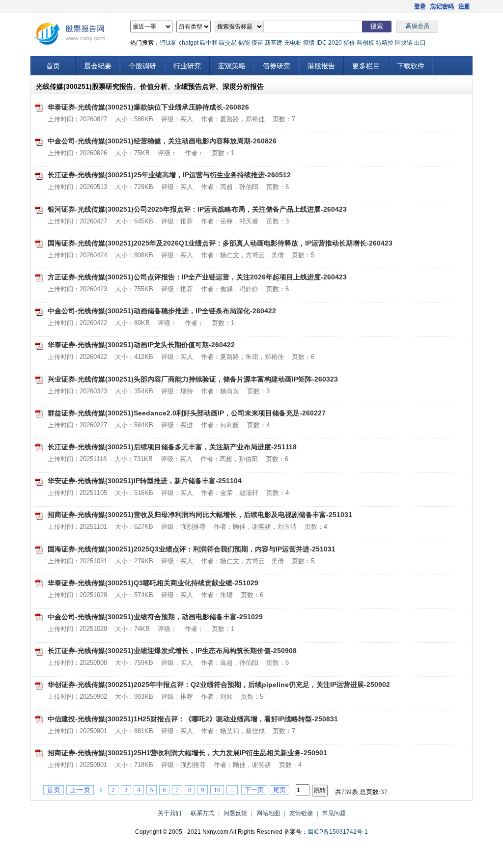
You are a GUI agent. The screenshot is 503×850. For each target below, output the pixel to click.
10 (217, 790)
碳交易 (228, 42)
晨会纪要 (98, 66)
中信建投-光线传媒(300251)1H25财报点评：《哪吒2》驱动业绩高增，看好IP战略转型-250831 (193, 719)
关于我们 (169, 813)
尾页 (279, 790)
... (232, 790)
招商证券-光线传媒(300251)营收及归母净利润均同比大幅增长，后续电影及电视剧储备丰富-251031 (200, 515)
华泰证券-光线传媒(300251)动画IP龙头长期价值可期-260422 (141, 345)
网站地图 (268, 813)
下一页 (254, 790)
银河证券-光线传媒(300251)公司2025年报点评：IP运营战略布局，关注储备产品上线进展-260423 (197, 209)
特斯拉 (384, 42)
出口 (420, 42)
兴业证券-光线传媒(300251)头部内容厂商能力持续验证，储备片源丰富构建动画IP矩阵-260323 (193, 379)
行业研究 (187, 66)
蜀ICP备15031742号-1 (337, 831)
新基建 (273, 42)
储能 (244, 42)
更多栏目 (366, 66)
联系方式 (202, 813)
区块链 (404, 42)
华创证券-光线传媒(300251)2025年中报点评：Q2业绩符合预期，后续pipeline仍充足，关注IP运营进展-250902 (219, 684)
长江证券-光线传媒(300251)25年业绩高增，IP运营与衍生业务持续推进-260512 (169, 175)
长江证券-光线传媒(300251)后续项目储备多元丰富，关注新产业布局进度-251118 (172, 447)
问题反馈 (235, 813)
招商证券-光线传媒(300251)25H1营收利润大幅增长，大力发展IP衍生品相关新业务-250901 (187, 753)
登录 (420, 6)
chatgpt (188, 42)
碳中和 (209, 42)
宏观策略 (232, 66)
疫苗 (257, 42)
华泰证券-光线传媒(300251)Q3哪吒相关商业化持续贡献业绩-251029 (153, 583)
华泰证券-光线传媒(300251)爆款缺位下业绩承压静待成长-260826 (148, 107)
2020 (335, 42)
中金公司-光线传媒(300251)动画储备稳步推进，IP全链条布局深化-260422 (162, 311)
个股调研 (142, 66)
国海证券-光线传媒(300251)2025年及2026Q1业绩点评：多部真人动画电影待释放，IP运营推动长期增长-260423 (220, 243)
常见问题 (334, 813)
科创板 (365, 42)
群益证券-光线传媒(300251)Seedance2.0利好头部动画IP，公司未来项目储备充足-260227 (187, 413)
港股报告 (321, 66)
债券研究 (276, 66)
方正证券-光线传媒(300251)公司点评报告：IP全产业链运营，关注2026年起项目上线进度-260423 (197, 277)
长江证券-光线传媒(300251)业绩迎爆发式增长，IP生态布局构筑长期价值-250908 (172, 651)
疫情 (309, 42)
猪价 (349, 42)
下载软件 (410, 66)
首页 (53, 66)
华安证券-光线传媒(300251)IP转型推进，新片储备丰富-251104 (145, 481)
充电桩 (293, 42)
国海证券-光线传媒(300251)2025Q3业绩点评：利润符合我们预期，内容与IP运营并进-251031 (191, 549)
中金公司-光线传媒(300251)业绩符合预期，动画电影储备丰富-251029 (155, 617)
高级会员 (417, 26)
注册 (464, 6)
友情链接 (301, 813)
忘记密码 (442, 6)
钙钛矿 (168, 42)
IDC (321, 42)
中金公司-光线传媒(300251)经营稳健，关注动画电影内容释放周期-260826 (162, 141)
